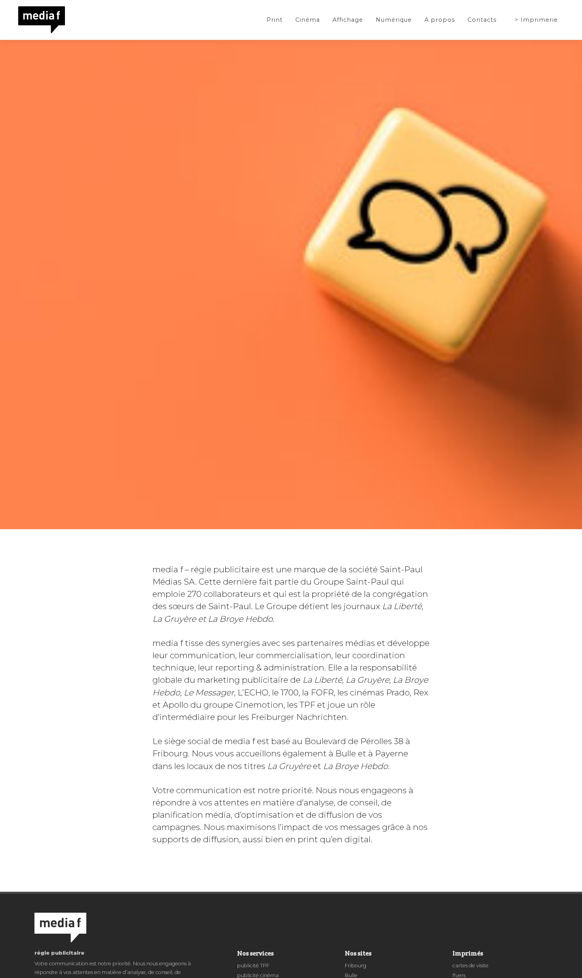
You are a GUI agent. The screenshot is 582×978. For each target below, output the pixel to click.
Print (274, 19)
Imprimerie (539, 19)
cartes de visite (471, 966)
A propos (439, 19)
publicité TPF (253, 966)
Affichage (348, 19)
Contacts (482, 19)
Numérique (394, 19)
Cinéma (307, 19)
